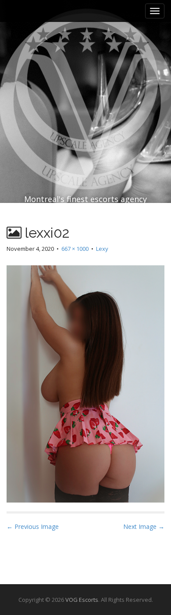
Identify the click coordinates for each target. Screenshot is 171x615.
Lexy (102, 249)
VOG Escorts (81, 600)
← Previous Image (33, 526)
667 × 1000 (75, 249)
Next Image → (143, 526)
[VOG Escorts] (85, 80)
